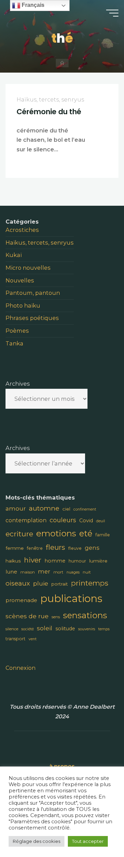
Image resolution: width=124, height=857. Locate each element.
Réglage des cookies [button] (36, 841)
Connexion (20, 667)
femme (15, 548)
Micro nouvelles (28, 267)
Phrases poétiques (32, 317)
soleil (44, 628)
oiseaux (18, 583)
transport (15, 638)
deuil (100, 521)
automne (44, 508)
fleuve (75, 548)
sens (56, 616)
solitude (65, 628)
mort (58, 572)
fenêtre (35, 548)
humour (77, 561)
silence (12, 628)
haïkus (13, 561)
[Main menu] (112, 13)
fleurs (55, 547)
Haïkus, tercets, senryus (50, 99)
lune (11, 571)
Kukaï (14, 254)
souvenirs (86, 629)
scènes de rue (27, 616)
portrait (59, 584)
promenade (21, 600)
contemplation (26, 520)
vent (33, 639)
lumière (98, 561)
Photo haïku (23, 305)
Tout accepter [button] (88, 841)
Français (32, 5)
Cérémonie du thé (49, 112)
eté (85, 533)
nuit (87, 572)
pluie (40, 583)
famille (102, 534)
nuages (73, 572)
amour (16, 508)
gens (92, 547)
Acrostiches (22, 229)
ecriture (19, 533)
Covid (86, 520)
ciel (66, 509)
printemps (89, 583)
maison (27, 572)
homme (54, 561)
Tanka (14, 343)
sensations (85, 615)
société (27, 629)
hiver (32, 560)
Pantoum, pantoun (33, 292)
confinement (84, 509)
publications (71, 598)
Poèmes (17, 330)
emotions (56, 533)
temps (104, 629)
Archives (18, 383)
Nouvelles (20, 280)
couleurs (63, 520)
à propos (62, 766)
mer (44, 571)
